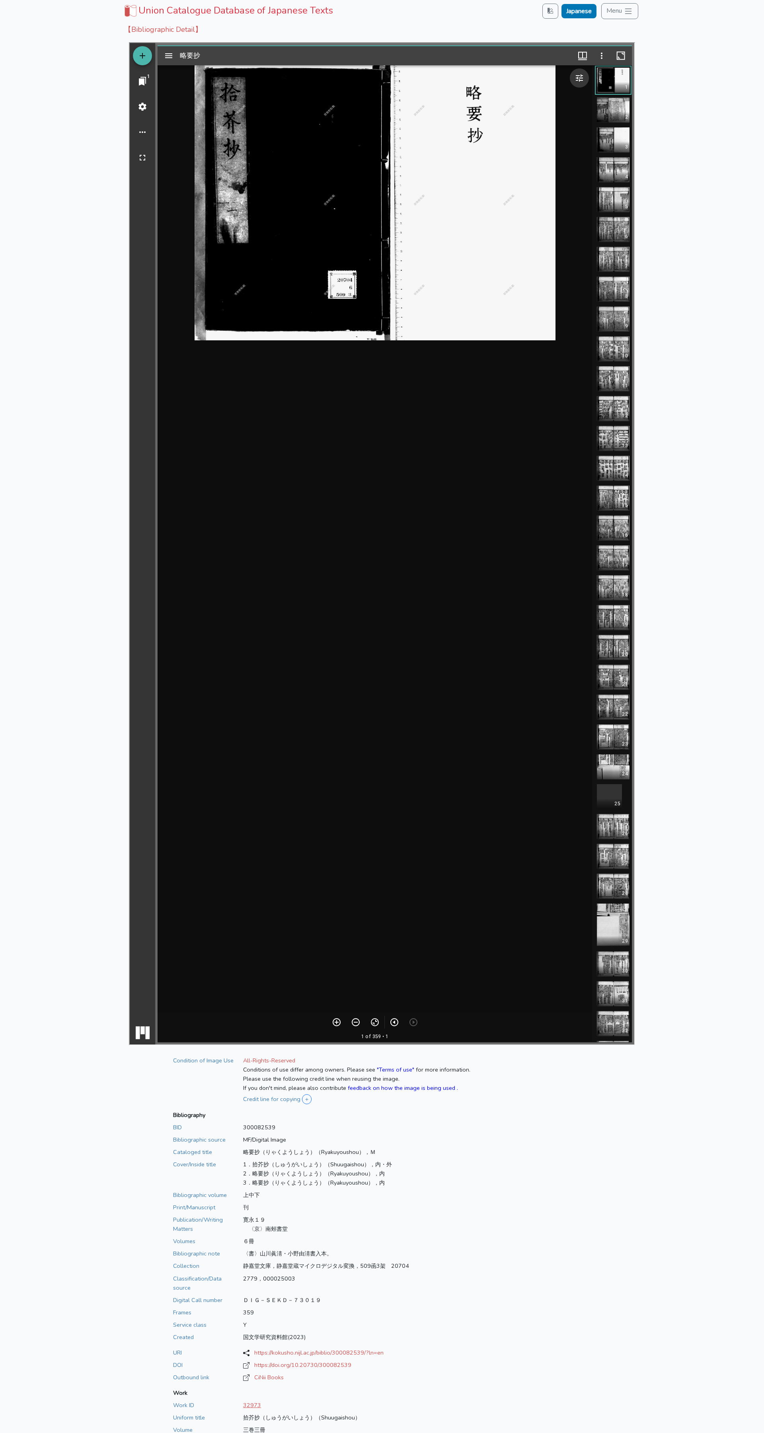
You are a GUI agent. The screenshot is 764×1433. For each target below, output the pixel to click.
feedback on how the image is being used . (403, 1088)
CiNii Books (269, 1377)
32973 (252, 1405)
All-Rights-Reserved (269, 1060)
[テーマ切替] (550, 11)
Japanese (579, 11)
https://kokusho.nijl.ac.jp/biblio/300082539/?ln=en (319, 1353)
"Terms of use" (395, 1070)
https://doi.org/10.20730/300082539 (302, 1365)
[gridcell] (228, 10)
